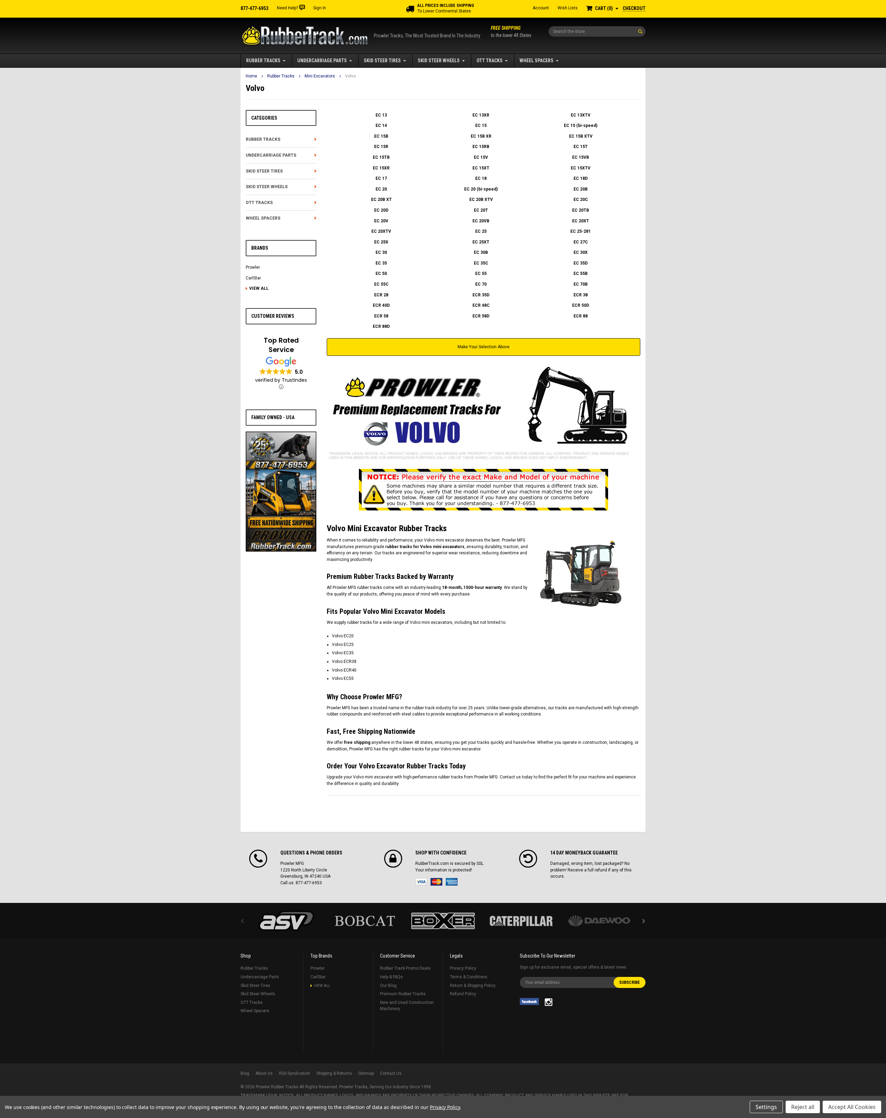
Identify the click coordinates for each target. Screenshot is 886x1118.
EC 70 (481, 284)
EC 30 (381, 252)
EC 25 (481, 231)
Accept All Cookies (852, 1107)
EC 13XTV (580, 115)
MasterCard (436, 882)
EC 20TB (580, 210)
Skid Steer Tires (382, 60)
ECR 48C (481, 305)
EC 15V (481, 157)
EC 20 (381, 189)
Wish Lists (568, 8)
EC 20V (381, 221)
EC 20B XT (381, 199)
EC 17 (381, 178)
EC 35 (381, 263)
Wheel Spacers (536, 60)
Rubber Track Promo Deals (405, 968)
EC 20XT (580, 221)
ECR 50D (580, 305)
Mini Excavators (320, 76)
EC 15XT (480, 168)
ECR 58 (381, 316)
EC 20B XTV (481, 199)
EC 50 (381, 273)
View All (259, 288)
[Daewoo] (599, 921)
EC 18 (481, 178)
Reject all (802, 1107)
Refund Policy (463, 993)
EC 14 (381, 125)
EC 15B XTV (581, 136)
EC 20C (580, 199)
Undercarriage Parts (322, 60)
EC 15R (381, 146)
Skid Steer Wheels (439, 60)
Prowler (253, 267)
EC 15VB (580, 157)
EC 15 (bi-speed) (580, 125)
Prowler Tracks (353, 1086)
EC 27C (580, 242)
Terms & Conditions (468, 976)
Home (251, 76)
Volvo (350, 76)
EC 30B (481, 252)
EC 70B (580, 284)
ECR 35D (480, 295)
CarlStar (253, 278)
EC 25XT (480, 242)
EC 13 (381, 115)
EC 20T (481, 210)
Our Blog (388, 985)
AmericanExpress (452, 882)
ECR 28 (381, 295)
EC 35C (481, 263)
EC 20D (381, 210)
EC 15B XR (481, 136)
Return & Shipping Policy (473, 985)
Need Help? (287, 8)
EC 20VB (480, 221)
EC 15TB (381, 157)
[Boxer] (443, 921)
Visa (421, 882)
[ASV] (286, 921)
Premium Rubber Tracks (403, 993)
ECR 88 (580, 316)
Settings (766, 1107)
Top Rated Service (281, 345)
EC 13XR (480, 115)
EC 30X (580, 252)
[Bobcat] (365, 921)
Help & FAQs (391, 976)
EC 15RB (480, 146)
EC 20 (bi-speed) (481, 189)
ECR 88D (381, 326)
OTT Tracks (490, 60)
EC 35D (580, 263)
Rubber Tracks (263, 60)
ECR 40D (381, 305)
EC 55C (381, 284)
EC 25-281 (580, 231)
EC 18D (580, 178)
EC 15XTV (580, 168)
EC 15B (381, 136)
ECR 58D (480, 316)
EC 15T (580, 146)
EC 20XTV (381, 231)
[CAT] (521, 921)
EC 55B (580, 273)
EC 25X (381, 242)
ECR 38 (580, 295)
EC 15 (481, 125)
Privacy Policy (463, 968)
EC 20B (580, 189)
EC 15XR (381, 168)
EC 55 (481, 273)
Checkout (634, 8)
